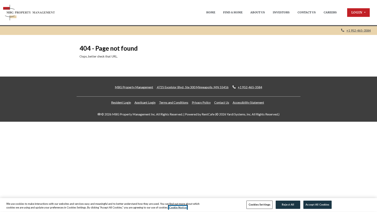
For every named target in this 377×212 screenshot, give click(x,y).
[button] (358, 12)
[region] (188, 205)
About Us (257, 12)
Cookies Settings (259, 204)
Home (210, 12)
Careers (330, 12)
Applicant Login (145, 102)
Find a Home (232, 12)
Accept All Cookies (317, 204)
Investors (281, 12)
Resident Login (121, 102)
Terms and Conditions (173, 102)
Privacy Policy (201, 102)
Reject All (288, 204)
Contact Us (306, 12)
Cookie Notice (178, 207)
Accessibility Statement (248, 102)
